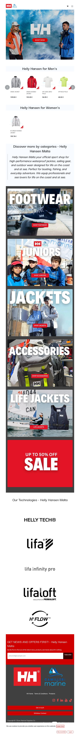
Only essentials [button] (61, 732)
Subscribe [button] (67, 655)
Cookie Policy (60, 726)
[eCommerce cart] (67, 6)
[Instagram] (53, 700)
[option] (40, 87)
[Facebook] (57, 700)
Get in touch (40, 708)
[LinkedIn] (61, 700)
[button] (8, 87)
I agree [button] (70, 732)
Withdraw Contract (40, 713)
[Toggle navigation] (72, 6)
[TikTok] (70, 700)
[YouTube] (66, 700)
